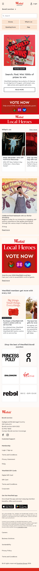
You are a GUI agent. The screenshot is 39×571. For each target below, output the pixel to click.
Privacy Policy (7, 550)
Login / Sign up (7, 450)
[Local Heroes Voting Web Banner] (19, 111)
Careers (4, 532)
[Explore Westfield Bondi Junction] (19, 4)
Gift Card (5, 479)
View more (33, 129)
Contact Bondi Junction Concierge (14, 431)
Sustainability (6, 544)
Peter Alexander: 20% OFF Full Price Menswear (13, 158)
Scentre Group (22, 563)
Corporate (5, 489)
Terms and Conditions (9, 455)
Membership (6, 446)
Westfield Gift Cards (9, 470)
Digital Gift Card (7, 475)
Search (7, 16)
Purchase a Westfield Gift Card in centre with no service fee (13, 323)
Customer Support (8, 439)
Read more (19, 89)
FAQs (4, 464)
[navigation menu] (4, 4)
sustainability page (22, 527)
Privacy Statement (8, 459)
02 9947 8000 (6, 429)
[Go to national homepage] (6, 411)
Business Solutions (8, 538)
